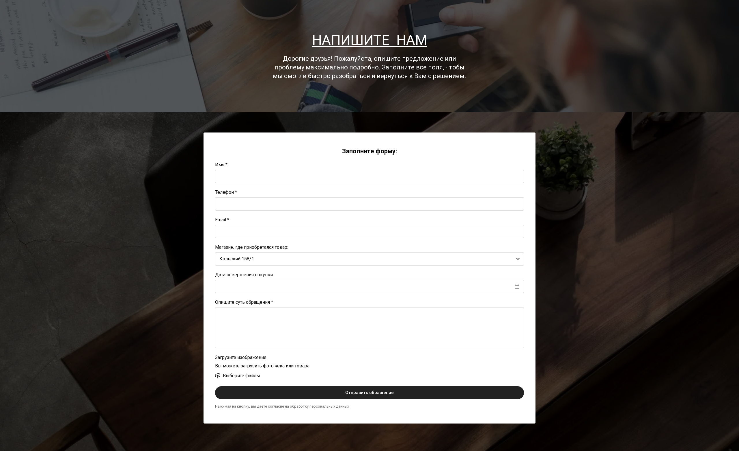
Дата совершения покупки (244, 274)
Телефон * (226, 192)
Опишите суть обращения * (244, 302)
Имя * (221, 164)
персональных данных (329, 406)
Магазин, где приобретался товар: (251, 247)
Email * (222, 219)
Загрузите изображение (240, 357)
